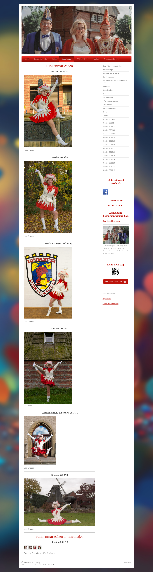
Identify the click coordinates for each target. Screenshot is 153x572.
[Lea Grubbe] (48, 368)
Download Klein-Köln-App (115, 281)
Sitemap (37, 562)
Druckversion (29, 562)
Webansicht (127, 562)
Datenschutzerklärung (111, 303)
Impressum (107, 298)
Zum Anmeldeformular (111, 221)
